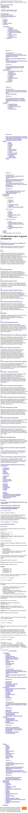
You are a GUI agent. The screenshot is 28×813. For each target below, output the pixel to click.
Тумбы (7, 749)
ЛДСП (2, 251)
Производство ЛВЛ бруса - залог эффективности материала (14, 334)
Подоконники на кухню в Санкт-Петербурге (16, 688)
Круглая (7, 677)
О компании (11, 201)
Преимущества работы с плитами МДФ (9, 417)
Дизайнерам (6, 486)
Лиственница (9, 671)
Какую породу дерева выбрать (12, 136)
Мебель (4, 141)
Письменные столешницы (11, 657)
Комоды (7, 748)
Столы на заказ (11, 156)
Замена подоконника (10, 714)
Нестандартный (9, 690)
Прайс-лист (14, 66)
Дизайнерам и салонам (13, 204)
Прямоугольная (16, 677)
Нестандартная (23, 677)
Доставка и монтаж (7, 23)
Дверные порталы (12, 108)
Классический (22, 674)
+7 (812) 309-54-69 (5, 5)
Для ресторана (9, 772)
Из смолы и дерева (10, 661)
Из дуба (10, 79)
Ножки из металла (10, 751)
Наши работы (6, 194)
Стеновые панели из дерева (14, 106)
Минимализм (9, 768)
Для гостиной (9, 770)
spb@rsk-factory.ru (13, 508)
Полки (7, 745)
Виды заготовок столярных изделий (9, 280)
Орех (17, 670)
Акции (9, 202)
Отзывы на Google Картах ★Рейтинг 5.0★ (10, 507)
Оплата (10, 211)
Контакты (5, 24)
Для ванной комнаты (16, 770)
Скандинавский (12, 674)
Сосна (20, 670)
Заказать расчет (12, 16)
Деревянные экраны (12, 105)
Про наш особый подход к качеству (13, 190)
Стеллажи (8, 747)
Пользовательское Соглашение (15, 222)
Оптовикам (10, 205)
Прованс (8, 767)
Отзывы (5, 22)
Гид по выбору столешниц (12, 683)
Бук (13, 671)
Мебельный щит (6, 497)
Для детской (24, 771)
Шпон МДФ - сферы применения (8, 437)
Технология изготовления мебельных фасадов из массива (13, 426)
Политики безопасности (14, 645)
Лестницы (10, 107)
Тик (15, 670)
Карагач (12, 670)
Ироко (25, 671)
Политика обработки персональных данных (15, 799)
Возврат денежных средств (14, 214)
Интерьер (5, 103)
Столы (4, 470)
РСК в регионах (6, 487)
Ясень (9, 670)
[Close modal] (1, 525)
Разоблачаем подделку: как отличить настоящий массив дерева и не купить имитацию (13, 243)
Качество (10, 213)
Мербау (16, 672)
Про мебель (5, 493)
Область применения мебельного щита (9, 322)
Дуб (6, 670)
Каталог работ (9, 66)
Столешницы (6, 26)
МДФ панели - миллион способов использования (12, 385)
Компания (5, 19)
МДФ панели (3, 313)
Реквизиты (10, 226)
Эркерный (8, 693)
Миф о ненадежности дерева (9, 496)
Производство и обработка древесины (11, 495)
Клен (22, 671)
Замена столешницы (10, 686)
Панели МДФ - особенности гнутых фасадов (11, 347)
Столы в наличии (12, 157)
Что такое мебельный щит (6, 269)
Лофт (18, 674)
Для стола (10, 35)
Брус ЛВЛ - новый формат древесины (9, 407)
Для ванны (8, 655)
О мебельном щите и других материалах (12, 494)
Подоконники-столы (13, 78)
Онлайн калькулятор (15, 67)
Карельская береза (10, 764)
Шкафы (7, 746)
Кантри (7, 674)
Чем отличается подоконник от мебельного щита (11, 290)
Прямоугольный (9, 689)
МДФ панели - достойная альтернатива (9, 371)
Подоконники (6, 69)
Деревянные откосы (12, 104)
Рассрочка (10, 216)
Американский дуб (10, 672)
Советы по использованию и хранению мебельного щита (13, 456)
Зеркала (7, 752)
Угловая (11, 677)
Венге (15, 671)
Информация (6, 195)
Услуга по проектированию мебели (13, 193)
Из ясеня (10, 80)
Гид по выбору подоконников (12, 712)
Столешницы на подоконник (12, 658)
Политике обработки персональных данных (14, 811)
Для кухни (8, 654)
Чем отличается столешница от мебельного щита (11, 301)
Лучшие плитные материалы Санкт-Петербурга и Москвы (14, 361)
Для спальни (13, 771)
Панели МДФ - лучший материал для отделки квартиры (13, 397)
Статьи (9, 221)
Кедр (18, 671)
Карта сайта (3, 499)
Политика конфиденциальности (15, 227)
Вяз (20, 671)
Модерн (18, 767)
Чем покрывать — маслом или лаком (14, 715)
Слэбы (7, 660)
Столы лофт (11, 155)
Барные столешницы (10, 656)
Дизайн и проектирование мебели (16, 206)
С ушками (8, 692)
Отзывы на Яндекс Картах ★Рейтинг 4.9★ (10, 505)
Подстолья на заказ (12, 37)
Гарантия (5, 20)
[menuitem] (15, 47)
